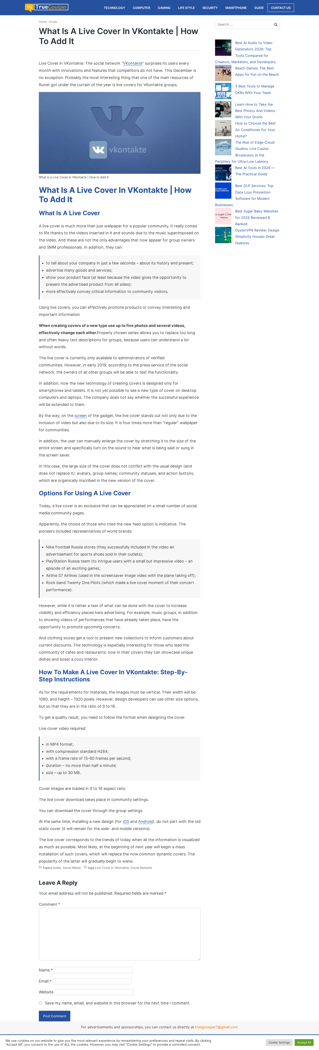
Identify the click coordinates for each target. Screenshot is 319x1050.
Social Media (72, 868)
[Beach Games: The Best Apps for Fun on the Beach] (223, 74)
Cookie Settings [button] (279, 1042)
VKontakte (132, 63)
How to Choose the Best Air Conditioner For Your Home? (255, 129)
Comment (49, 904)
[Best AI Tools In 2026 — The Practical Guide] (223, 173)
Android (145, 821)
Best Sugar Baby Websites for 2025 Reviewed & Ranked (256, 217)
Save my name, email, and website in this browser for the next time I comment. (118, 1003)
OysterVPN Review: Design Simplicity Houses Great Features (257, 236)
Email (45, 981)
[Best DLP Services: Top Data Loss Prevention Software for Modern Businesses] (223, 191)
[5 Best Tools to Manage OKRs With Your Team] (223, 92)
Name (46, 970)
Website (46, 992)
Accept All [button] (304, 1042)
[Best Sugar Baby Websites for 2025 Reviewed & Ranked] (223, 217)
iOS (126, 821)
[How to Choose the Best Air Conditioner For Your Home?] (223, 129)
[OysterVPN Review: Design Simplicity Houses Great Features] (223, 236)
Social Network (141, 868)
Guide (53, 21)
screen (80, 415)
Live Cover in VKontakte (112, 868)
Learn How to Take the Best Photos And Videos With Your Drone (255, 110)
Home (43, 21)
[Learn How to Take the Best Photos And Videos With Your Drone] (223, 110)
